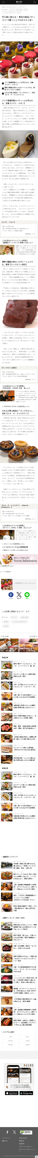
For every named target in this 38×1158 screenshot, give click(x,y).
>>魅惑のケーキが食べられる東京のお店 (15, 550)
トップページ (6, 1138)
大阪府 (27, 1041)
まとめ (18, 12)
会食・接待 (19, 9)
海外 (27, 1037)
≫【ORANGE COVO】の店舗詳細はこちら (16, 406)
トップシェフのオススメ (9, 12)
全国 (10, 1037)
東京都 (5, 9)
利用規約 (21, 1143)
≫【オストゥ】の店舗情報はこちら (13, 544)
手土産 (25, 9)
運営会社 (21, 1141)
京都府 (27, 1045)
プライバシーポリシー (25, 1146)
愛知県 (10, 1045)
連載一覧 (4, 1141)
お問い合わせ (23, 1138)
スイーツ (12, 9)
